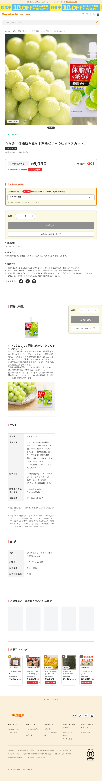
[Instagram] (92, 716)
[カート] (94, 14)
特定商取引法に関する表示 (45, 750)
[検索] (83, 14)
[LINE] (86, 716)
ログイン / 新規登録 (25, 14)
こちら (76, 268)
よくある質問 (29, 757)
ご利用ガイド (12, 732)
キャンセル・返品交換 (64, 750)
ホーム (7, 31)
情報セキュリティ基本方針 (63, 754)
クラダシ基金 (67, 739)
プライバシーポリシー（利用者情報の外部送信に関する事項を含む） (30, 754)
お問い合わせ (41, 757)
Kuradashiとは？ (71, 2)
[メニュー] (98, 14)
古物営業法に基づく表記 (26, 750)
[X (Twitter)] (80, 716)
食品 (14, 31)
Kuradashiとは (13, 729)
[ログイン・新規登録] (90, 14)
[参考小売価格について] (19, 169)
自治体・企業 (85, 732)
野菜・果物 (22, 31)
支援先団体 (67, 735)
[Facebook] (74, 716)
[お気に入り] (87, 14)
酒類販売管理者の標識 (15, 757)
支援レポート (67, 732)
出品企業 (29, 735)
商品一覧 (47, 729)
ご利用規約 (11, 750)
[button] (40, 682)
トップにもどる (52, 699)
